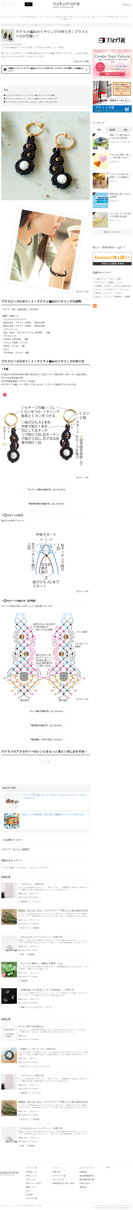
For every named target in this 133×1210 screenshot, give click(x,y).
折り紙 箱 (125, 142)
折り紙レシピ (114, 142)
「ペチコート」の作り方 (31, 884)
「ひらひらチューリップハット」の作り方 (40, 937)
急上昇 (112, 129)
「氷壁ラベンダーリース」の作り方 (37, 1049)
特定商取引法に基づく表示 (64, 1183)
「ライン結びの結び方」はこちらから (45, 711)
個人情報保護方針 (86, 1176)
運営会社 (83, 1187)
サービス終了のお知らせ (31, 1026)
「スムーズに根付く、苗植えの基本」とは (40, 963)
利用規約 (83, 1172)
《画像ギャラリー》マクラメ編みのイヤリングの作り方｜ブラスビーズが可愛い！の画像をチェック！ (46, 69)
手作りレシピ (34, 894)
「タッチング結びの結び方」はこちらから (45, 489)
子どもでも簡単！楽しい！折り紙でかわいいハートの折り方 (120, 156)
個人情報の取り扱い (87, 1179)
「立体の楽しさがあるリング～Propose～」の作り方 (46, 989)
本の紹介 (29, 1194)
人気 (125, 129)
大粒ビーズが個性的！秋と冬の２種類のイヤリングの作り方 (52, 814)
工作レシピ (33, 1058)
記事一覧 (56, 1172)
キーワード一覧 (59, 1176)
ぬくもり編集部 (21, 849)
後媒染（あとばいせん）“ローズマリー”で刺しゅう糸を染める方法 (53, 910)
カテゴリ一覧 (31, 1198)
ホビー (28, 1191)
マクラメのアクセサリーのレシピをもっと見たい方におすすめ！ (32, 102)
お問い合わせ (84, 1183)
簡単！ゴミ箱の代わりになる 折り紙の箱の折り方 (120, 136)
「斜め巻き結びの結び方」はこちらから (45, 503)
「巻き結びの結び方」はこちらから (45, 725)
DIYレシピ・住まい (34, 1183)
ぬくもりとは (58, 1179)
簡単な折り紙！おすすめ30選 (120, 195)
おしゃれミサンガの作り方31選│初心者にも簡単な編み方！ (120, 215)
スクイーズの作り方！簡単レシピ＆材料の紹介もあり (120, 176)
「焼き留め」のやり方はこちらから (45, 739)
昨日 (99, 129)
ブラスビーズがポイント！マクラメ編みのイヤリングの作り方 (31, 98)
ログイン (126, 4)
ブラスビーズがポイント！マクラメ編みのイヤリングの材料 (30, 95)
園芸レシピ (30, 1187)
